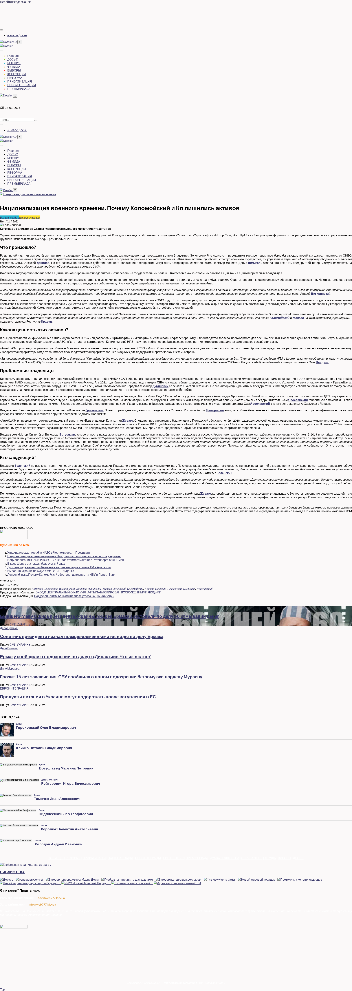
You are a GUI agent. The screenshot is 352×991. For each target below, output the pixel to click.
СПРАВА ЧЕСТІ (252, 858)
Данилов (43, 262)
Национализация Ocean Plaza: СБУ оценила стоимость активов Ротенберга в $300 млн (65, 560)
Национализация (29, 217)
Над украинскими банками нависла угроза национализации (74, 596)
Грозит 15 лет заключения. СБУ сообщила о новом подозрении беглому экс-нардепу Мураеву (101, 676)
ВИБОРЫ (284, 858)
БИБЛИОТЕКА (12, 872)
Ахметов (37, 588)
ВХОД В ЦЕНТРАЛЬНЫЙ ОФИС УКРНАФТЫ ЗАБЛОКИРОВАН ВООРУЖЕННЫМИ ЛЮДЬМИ (98, 592)
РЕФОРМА (14, 77)
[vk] (176, 19)
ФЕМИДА (13, 66)
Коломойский (279, 317)
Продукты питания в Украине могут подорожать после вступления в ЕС (78, 696)
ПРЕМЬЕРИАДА (18, 88)
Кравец (46, 321)
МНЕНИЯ (14, 63)
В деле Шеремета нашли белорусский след (36, 563)
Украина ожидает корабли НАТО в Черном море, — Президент (48, 552)
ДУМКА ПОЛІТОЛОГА (224, 858)
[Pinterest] (176, 22)
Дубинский (160, 386)
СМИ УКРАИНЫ (20, 624)
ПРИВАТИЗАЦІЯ (94, 858)
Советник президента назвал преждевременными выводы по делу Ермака (81, 636)
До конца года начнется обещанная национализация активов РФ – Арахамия (59, 567)
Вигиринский (321, 293)
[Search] (35, 120)
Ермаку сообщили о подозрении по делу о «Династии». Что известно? (75, 656)
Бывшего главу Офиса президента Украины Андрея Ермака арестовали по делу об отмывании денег (109, 616)
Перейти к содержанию (15, 1)
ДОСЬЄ (12, 59)
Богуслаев (67, 434)
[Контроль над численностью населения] (28, 194)
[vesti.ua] (13, 537)
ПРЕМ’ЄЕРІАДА (197, 858)
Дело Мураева (9, 668)
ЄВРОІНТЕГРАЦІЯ (148, 858)
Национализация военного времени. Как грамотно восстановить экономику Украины (64, 556)
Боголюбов (51, 588)
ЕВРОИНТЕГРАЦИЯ (21, 85)
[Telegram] (176, 15)
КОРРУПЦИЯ (16, 74)
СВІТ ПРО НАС (173, 858)
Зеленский (22, 465)
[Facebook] (176, 8)
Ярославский (298, 400)
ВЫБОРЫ (14, 70)
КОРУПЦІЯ (56, 858)
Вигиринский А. (9, 217)
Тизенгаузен (174, 588)
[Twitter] (176, 12)
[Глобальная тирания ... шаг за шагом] (26, 864)
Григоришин (95, 410)
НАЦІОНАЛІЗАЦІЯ (120, 858)
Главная (13, 55)
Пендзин (322, 362)
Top (2, 989)
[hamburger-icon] (1, 29)
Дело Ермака (9, 608)
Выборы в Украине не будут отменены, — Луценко (40, 571)
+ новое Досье (17, 35)
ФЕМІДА (270, 858)
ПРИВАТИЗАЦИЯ (19, 81)
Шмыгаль (255, 262)
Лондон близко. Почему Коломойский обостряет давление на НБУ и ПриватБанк (61, 574)
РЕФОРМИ (73, 858)
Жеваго (298, 317)
